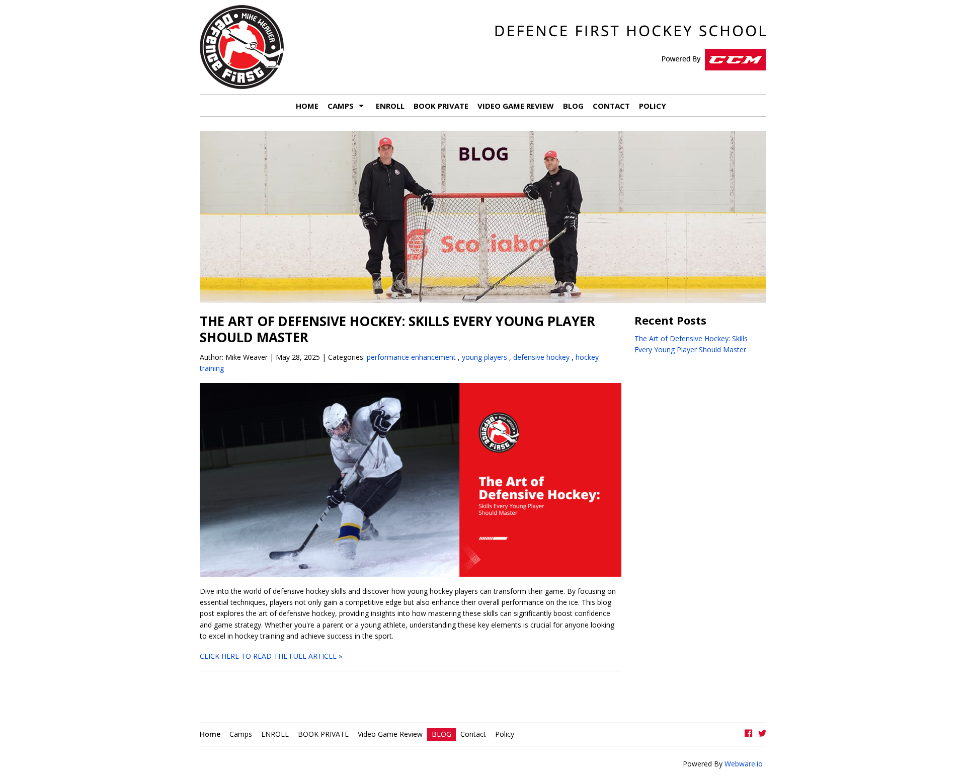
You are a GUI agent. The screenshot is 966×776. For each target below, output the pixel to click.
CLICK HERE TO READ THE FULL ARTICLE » (271, 656)
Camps (341, 106)
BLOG (573, 106)
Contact (611, 106)
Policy (652, 106)
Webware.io (742, 763)
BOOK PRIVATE (441, 106)
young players (484, 357)
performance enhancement (411, 357)
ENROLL (390, 106)
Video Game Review (515, 106)
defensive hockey (541, 357)
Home (307, 106)
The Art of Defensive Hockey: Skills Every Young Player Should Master (397, 329)
